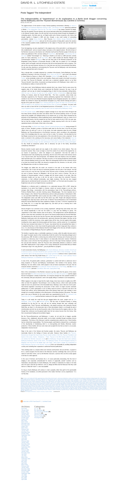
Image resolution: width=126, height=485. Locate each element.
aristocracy (60, 378)
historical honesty (98, 382)
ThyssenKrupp (33, 389)
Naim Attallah (57, 39)
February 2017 (25, 429)
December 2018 (25, 416)
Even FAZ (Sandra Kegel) (28, 111)
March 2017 (24, 428)
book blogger (23, 379)
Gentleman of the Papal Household (74, 381)
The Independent (64, 388)
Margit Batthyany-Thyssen (35, 384)
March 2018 (24, 422)
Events (58, 8)
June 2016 (24, 438)
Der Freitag (38, 380)
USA (93, 389)
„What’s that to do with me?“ (54, 74)
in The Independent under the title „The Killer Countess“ (42, 29)
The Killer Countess (73, 388)
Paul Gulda (44, 57)
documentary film (91, 380)
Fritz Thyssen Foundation (60, 381)
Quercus (77, 385)
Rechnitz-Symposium (50, 386)
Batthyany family (90, 378)
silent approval (56, 387)
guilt (61, 382)
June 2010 (24, 460)
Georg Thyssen (85, 381)
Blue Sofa (100, 378)
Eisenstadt (104, 380)
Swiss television (78, 387)
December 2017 (25, 423)
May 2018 (24, 420)
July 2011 (23, 455)
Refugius (38, 59)
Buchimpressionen (31, 379)
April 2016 (24, 439)
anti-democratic (54, 378)
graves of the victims (55, 382)
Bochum (104, 378)
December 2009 (25, 469)
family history (67, 381)
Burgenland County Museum (47, 379)
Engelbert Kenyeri (25, 381)
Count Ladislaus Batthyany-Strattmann (87, 379)
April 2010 (24, 463)
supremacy (72, 387)
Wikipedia (27, 390)
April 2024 (24, 408)
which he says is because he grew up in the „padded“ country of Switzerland (43, 93)
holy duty (29, 383)
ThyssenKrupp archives (42, 389)
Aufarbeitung (65, 378)
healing (63, 382)
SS (60, 387)
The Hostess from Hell (55, 388)
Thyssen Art (37, 413)
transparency (89, 389)
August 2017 (24, 426)
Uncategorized (38, 417)
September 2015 (25, 447)
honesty (34, 383)
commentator (70, 379)
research (75, 386)
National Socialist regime (70, 384)
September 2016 (25, 435)
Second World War (25, 387)
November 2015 (25, 444)
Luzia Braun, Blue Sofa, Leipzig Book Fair (48, 268)
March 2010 (24, 464)
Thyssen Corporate (41, 391)
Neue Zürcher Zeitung (87, 384)
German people (24, 382)
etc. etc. (51, 8)
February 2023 (25, 413)
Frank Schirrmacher (36, 381)
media (43, 384)
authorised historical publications (79, 378)
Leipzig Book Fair (83, 383)
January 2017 (25, 430)
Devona (43, 380)
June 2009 (24, 476)
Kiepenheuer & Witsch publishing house (69, 383)
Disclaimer (98, 8)
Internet (47, 383)
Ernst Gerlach (35, 41)
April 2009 (24, 479)
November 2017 (25, 425)
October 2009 (25, 472)
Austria (70, 378)
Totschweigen (78, 389)
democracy (33, 380)
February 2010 (25, 466)
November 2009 (25, 470)
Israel (51, 383)
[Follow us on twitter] (85, 6)
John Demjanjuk (56, 383)
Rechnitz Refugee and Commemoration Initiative (34, 386)
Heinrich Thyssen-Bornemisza (79, 382)
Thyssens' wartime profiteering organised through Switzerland (61, 389)
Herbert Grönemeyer (90, 382)
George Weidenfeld (67, 39)
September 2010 (25, 458)
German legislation (102, 381)
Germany (44, 382)
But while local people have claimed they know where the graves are (49, 274)
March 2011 (24, 457)
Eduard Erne (51, 54)
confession (76, 379)
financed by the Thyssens (26, 381)
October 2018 (25, 417)
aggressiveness (41, 378)
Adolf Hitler (35, 378)
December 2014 (25, 453)
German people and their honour (35, 382)
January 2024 (25, 410)
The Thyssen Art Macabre (29, 8)
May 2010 (24, 461)
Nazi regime (78, 384)
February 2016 (25, 441)
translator (83, 389)
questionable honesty (84, 385)
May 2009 (24, 478)
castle (55, 379)
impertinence (42, 383)
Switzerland (84, 387)
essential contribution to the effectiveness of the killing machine (50, 381)
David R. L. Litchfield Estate (43, 2)
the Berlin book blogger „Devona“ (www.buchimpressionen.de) (48, 126)
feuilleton (104, 381)
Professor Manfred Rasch (49, 385)
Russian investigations (82, 386)
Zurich (30, 390)
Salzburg (98, 386)
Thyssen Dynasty (102, 388)
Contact (91, 8)
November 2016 (25, 432)
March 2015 (24, 448)
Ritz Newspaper (43, 8)
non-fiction (94, 384)
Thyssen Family (48, 391)
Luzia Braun (90, 383)
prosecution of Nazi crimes (61, 385)
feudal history (99, 381)
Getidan (48, 382)
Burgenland (37, 379)
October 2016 (25, 433)
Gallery (84, 8)
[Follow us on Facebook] (93, 6)
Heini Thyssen (69, 382)
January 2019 (25, 414)
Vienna (96, 389)
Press (63, 8)
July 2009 (24, 475)
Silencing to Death (49, 387)
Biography (77, 8)
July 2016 (24, 436)
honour (37, 383)
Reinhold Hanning (44, 301)
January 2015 (25, 451)
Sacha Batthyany (91, 386)
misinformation (55, 384)
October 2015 (25, 445)
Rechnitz (91, 385)
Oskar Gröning (32, 301)
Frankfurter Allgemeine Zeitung (47, 381)
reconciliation (58, 386)
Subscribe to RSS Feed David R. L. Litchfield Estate (37, 401)
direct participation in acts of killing (78, 380)
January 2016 (25, 442)
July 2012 (24, 454)
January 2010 (25, 467)
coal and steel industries (62, 379)
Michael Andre (48, 384)
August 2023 (24, 411)
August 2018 (24, 419)
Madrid (95, 383)
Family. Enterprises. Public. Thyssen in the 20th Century (83, 381)
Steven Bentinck (38, 39)
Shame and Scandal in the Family (36, 387)
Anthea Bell (55, 76)
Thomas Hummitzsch (93, 388)
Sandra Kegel (103, 386)
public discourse (71, 385)
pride (42, 385)
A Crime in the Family (27, 378)
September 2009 (25, 473)
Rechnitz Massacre (98, 385)
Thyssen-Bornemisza (25, 389)
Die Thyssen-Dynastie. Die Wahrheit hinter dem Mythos (58, 380)
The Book (69, 8)
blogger (95, 378)
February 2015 (25, 450)
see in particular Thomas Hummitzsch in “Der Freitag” (52, 266)
